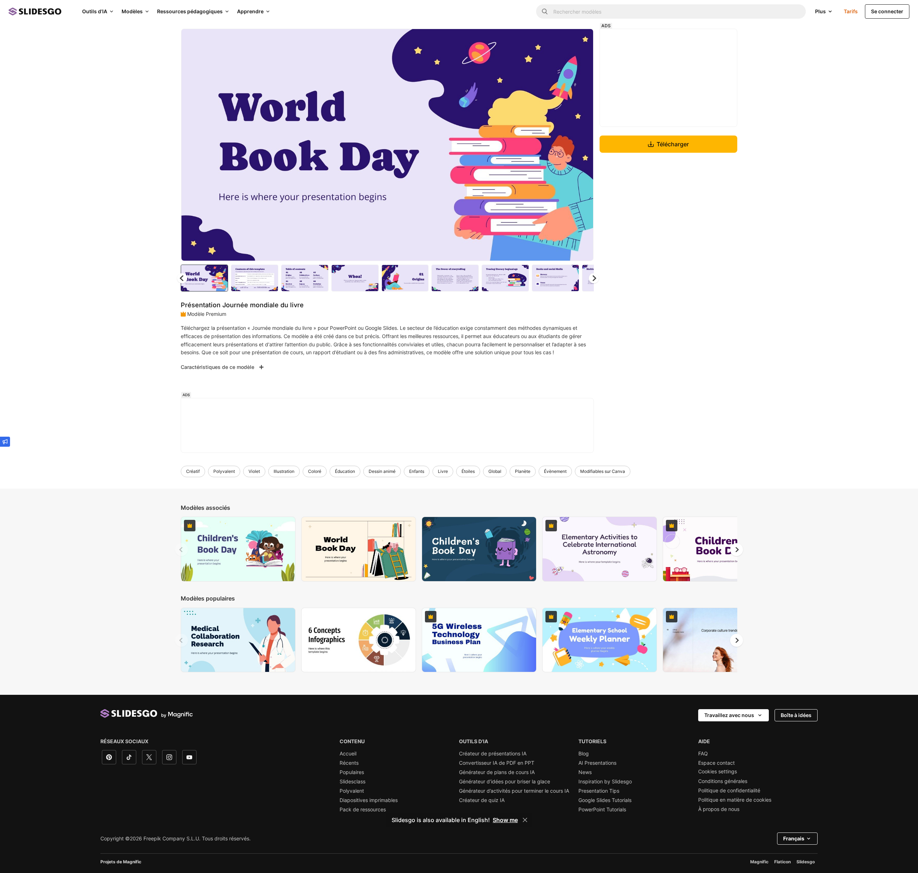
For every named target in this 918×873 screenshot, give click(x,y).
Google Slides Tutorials (604, 800)
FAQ (703, 753)
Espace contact (716, 763)
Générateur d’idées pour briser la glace (504, 781)
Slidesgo (805, 861)
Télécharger (673, 144)
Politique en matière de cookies (734, 800)
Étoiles (468, 471)
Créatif (193, 471)
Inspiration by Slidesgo (605, 781)
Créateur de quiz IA (482, 800)
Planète (522, 471)
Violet (254, 471)
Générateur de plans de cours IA (497, 772)
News (585, 772)
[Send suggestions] (5, 442)
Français (793, 838)
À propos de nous (718, 809)
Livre (443, 471)
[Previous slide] (181, 549)
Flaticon (782, 861)
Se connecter (887, 11)
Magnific (759, 861)
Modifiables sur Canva (602, 471)
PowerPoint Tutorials (602, 809)
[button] (594, 278)
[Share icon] (581, 40)
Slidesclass (352, 781)
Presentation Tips (598, 791)
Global (494, 471)
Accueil (348, 753)
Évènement (555, 471)
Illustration (284, 471)
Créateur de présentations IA (492, 753)
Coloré (314, 471)
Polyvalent (224, 471)
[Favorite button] (562, 40)
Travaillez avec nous (729, 715)
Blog (583, 753)
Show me (505, 820)
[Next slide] (582, 144)
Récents (349, 763)
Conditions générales (722, 781)
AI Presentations (597, 763)
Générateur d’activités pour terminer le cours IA (514, 791)
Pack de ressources (363, 809)
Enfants (416, 471)
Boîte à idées (796, 715)
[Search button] (544, 11)
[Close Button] (525, 820)
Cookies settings (717, 771)
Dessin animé (382, 471)
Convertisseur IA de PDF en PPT (496, 763)
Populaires (352, 772)
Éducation (345, 471)
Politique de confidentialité (729, 790)
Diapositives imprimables (369, 800)
